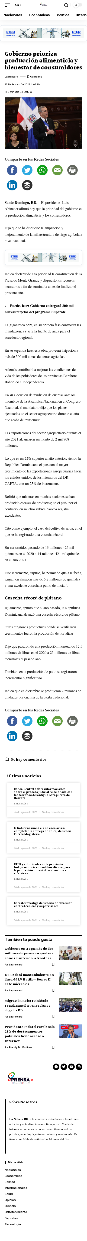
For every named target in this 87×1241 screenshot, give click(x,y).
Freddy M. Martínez (20, 1047)
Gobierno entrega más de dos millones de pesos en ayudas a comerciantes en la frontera (29, 953)
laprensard (11, 76)
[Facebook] (56, 1067)
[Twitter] (64, 1067)
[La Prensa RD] (43, 5)
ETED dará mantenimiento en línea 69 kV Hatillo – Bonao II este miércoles (29, 979)
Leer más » (21, 803)
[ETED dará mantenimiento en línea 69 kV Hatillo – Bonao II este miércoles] (70, 979)
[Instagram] (79, 1067)
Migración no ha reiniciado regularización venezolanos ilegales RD (27, 1005)
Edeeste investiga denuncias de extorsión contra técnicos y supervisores (43, 904)
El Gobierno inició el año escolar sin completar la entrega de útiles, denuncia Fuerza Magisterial (42, 831)
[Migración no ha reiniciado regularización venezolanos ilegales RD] (70, 1005)
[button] (9, 5)
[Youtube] (71, 1067)
